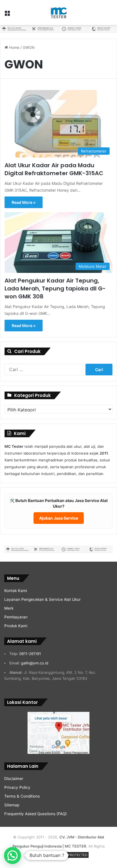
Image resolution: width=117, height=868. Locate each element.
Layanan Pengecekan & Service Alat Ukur (42, 599)
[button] (12, 855)
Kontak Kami (15, 590)
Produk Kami (15, 626)
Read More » (23, 202)
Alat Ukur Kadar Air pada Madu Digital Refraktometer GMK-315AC (54, 169)
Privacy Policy (17, 787)
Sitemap (11, 805)
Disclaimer (13, 778)
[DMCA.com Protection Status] (68, 858)
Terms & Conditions (22, 796)
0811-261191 (30, 653)
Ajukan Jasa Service (58, 518)
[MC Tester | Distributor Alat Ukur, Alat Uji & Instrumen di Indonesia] (58, 12)
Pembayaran (16, 617)
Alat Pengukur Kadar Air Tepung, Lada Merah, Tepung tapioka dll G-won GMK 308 (55, 288)
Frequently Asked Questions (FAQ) (35, 813)
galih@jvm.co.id (34, 663)
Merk (8, 608)
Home (14, 47)
